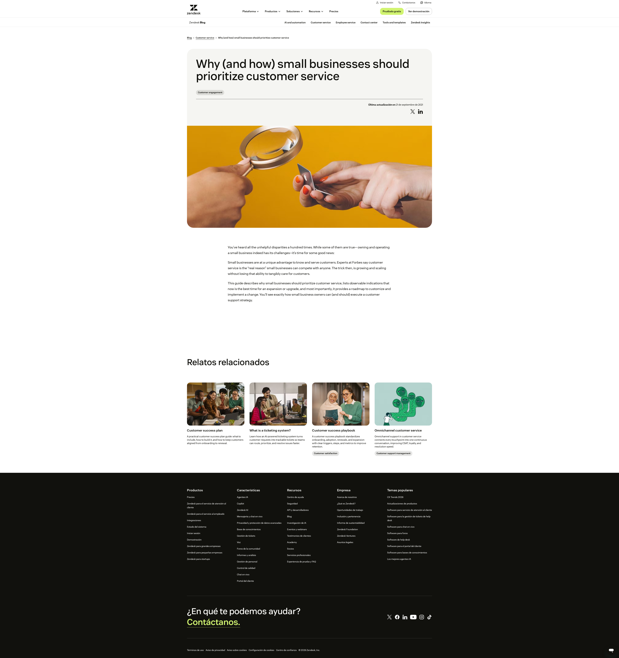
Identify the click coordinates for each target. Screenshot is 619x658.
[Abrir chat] (611, 650)
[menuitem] (425, 2)
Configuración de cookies (261, 650)
